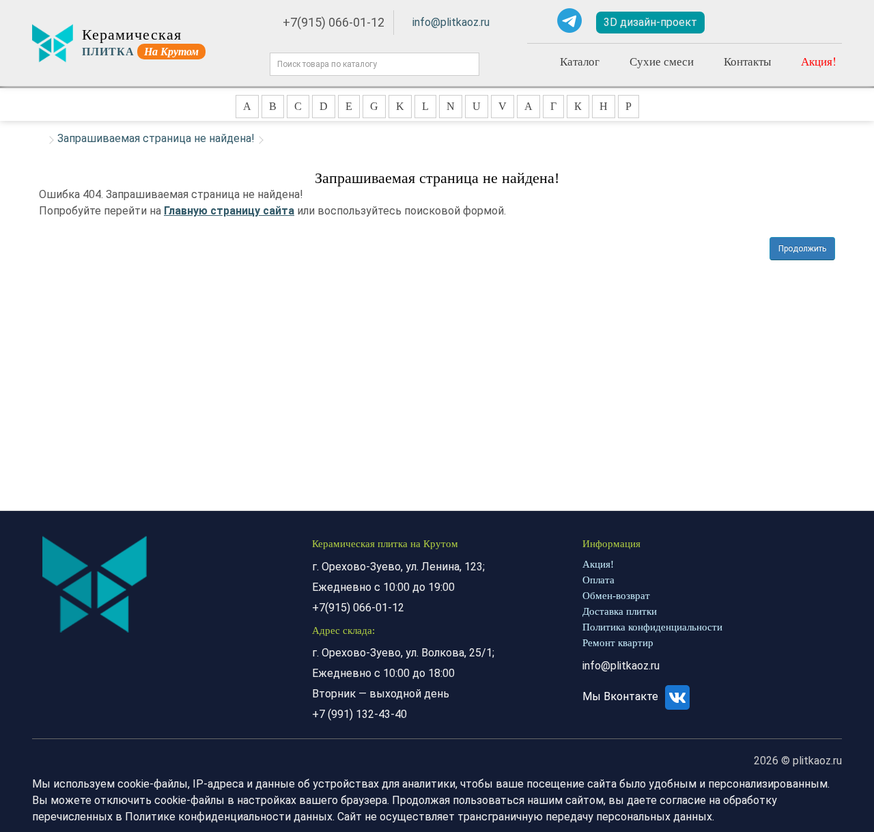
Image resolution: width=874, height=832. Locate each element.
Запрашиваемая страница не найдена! (156, 138)
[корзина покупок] (821, 22)
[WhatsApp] (537, 20)
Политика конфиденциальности (652, 627)
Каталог (580, 61)
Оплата (598, 579)
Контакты (747, 61)
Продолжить (802, 248)
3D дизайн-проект (650, 22)
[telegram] (569, 20)
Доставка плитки (619, 611)
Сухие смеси (662, 61)
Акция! (818, 61)
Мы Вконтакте (621, 696)
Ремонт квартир (617, 642)
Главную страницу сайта (229, 210)
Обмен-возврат (616, 595)
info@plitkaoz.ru (451, 22)
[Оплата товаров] (779, 22)
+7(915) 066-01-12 (333, 22)
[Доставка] (739, 22)
